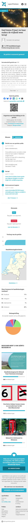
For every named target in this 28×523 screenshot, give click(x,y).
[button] (22, 4)
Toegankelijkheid (20, 514)
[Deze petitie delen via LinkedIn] (14, 98)
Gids (3, 509)
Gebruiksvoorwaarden (22, 509)
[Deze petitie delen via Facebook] (5, 98)
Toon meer (13, 90)
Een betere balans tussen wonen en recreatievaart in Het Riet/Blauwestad (14, 406)
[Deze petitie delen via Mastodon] (11, 98)
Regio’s (3, 516)
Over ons (4, 498)
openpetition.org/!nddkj (16, 101)
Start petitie (5, 513)
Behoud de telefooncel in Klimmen (14, 439)
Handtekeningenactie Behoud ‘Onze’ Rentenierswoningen (14, 373)
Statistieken (12, 283)
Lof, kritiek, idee (6, 502)
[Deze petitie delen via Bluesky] (8, 98)
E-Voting (18, 503)
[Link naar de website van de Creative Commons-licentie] (2, 521)
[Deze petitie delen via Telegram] (19, 98)
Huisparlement (20, 502)
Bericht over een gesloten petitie (14, 143)
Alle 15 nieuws (12, 198)
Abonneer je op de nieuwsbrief (14, 490)
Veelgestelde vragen (19, 499)
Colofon (18, 513)
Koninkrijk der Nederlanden (16, 123)
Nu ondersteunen (14, 468)
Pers (3, 500)
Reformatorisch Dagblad (12, 185)
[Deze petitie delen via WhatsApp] (17, 98)
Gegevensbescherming (22, 511)
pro (14, 212)
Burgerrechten (17, 125)
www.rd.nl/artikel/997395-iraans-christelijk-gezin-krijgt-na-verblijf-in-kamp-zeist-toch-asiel (15, 192)
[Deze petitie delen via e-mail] (22, 98)
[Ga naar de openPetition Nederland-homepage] (10, 4)
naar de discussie (13, 227)
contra (14, 221)
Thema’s (4, 514)
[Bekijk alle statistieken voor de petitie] (14, 279)
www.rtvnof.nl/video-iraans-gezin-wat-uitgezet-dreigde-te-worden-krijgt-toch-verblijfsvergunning (15, 178)
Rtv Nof (7, 171)
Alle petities (5, 511)
